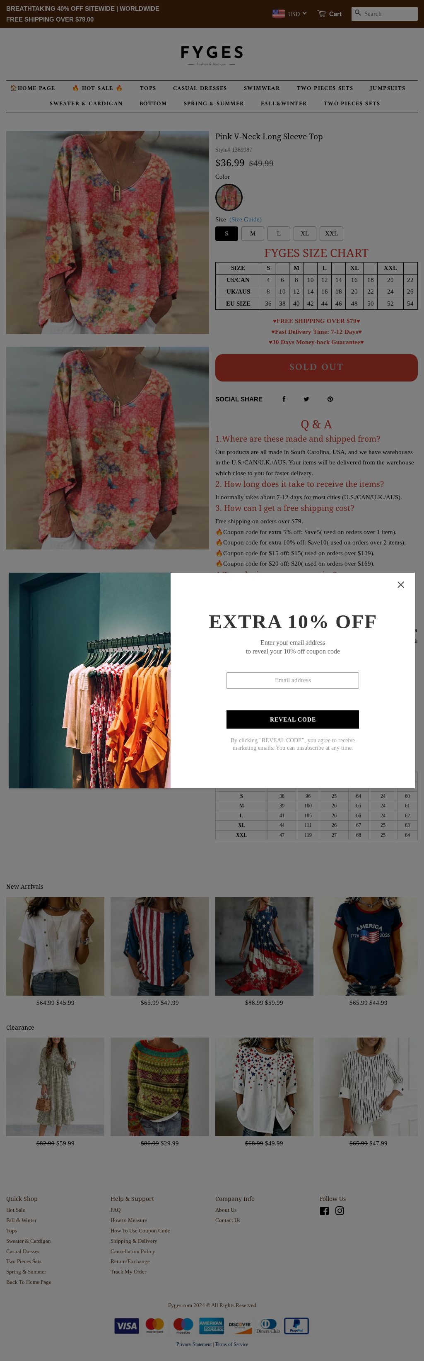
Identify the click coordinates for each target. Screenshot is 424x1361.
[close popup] (400, 584)
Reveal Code (293, 720)
